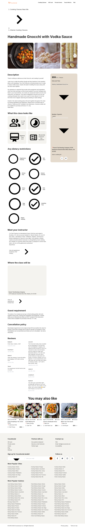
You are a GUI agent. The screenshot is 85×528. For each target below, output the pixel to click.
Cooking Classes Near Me (19, 9)
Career (9, 446)
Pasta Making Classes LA (37, 494)
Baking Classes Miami (59, 496)
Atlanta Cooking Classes (19, 30)
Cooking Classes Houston (14, 468)
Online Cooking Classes (59, 476)
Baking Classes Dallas (59, 488)
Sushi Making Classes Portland (38, 505)
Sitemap (10, 450)
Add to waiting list (56, 154)
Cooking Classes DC (12, 476)
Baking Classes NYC (59, 500)
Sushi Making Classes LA (13, 494)
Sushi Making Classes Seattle (38, 511)
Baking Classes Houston (60, 490)
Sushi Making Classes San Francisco (39, 509)
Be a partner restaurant (37, 442)
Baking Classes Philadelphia (14, 503)
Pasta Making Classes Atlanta (38, 484)
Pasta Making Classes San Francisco (63, 509)
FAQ (74, 2)
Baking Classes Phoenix (13, 505)
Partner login (34, 446)
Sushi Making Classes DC (37, 513)
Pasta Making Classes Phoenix (61, 503)
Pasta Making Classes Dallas (37, 488)
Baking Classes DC (12, 515)
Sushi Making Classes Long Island (16, 492)
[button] (58, 446)
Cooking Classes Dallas (59, 466)
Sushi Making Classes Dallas (14, 488)
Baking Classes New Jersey (61, 498)
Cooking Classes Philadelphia (14, 472)
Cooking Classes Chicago (37, 466)
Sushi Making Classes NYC (14, 500)
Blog (9, 448)
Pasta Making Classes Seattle (61, 511)
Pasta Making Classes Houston (38, 490)
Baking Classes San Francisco (15, 511)
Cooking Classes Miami (13, 470)
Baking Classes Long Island (60, 492)
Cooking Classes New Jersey (38, 470)
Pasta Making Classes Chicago (38, 486)
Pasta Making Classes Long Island (39, 492)
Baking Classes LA (58, 494)
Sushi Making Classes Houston (15, 490)
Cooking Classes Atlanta (13, 466)
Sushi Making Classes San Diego (38, 507)
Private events (11, 444)
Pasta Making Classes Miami (37, 496)
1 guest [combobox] (54, 116)
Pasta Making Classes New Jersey (39, 498)
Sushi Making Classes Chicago (15, 486)
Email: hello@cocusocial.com (62, 444)
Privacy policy (64, 525)
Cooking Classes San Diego (14, 474)
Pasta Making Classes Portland (61, 505)
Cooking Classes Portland (60, 472)
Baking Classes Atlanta (59, 484)
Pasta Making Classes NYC (37, 500)
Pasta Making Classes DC (60, 513)
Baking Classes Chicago (60, 486)
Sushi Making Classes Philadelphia (39, 501)
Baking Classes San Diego (14, 509)
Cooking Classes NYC (59, 470)
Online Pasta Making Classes (61, 515)
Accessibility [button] (58, 446)
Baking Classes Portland (13, 507)
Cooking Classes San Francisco (38, 474)
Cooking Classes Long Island (38, 468)
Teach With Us (67, 2)
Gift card (10, 442)
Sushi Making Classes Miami (14, 496)
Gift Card (50, 2)
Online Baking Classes (13, 517)
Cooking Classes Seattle (60, 474)
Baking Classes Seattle (13, 513)
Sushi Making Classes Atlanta (15, 484)
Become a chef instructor (37, 444)
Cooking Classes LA (59, 468)
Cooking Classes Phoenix (37, 472)
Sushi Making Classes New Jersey (16, 498)
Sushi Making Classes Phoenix (38, 503)
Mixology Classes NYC (13, 501)
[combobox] (64, 83)
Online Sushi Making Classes (38, 515)
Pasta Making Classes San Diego (62, 507)
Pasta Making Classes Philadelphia (62, 501)
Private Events (58, 2)
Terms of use (74, 525)
